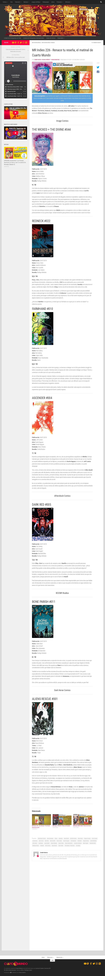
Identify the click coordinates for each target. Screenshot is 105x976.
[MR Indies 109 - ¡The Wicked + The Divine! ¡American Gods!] (41, 819)
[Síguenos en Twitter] (21, 43)
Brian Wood (80, 838)
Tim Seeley (78, 845)
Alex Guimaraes (50, 838)
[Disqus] (66, 885)
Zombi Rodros (37, 59)
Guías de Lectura (50, 38)
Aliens (56, 838)
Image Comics (86, 840)
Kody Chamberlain (68, 843)
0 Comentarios (96, 42)
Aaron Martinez (55, 59)
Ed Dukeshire (73, 840)
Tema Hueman (22, 972)
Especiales (60, 38)
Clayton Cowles (87, 838)
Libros (52, 2)
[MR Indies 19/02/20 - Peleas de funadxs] (62, 819)
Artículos (67, 2)
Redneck (42, 845)
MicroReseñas (36, 42)
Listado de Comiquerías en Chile (12, 38)
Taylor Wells (60, 845)
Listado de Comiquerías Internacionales (33, 38)
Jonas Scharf (46, 843)
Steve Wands (54, 845)
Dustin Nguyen (66, 840)
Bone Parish (66, 838)
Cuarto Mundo (19, 968)
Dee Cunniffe (52, 840)
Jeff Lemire (35, 843)
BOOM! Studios (73, 838)
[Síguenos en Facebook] (18, 43)
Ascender (61, 838)
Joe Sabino (41, 843)
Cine (11, 2)
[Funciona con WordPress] (10, 972)
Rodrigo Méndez (46, 59)
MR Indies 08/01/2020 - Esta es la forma (82, 825)
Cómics (5, 2)
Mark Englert (85, 843)
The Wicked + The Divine (69, 845)
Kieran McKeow (54, 843)
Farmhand (80, 840)
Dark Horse (41, 840)
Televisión (17, 2)
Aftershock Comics (42, 838)
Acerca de (59, 957)
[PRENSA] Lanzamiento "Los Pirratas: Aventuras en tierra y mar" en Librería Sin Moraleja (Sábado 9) (15, 162)
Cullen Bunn (35, 840)
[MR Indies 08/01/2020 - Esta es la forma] (82, 819)
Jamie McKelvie (93, 840)
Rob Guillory (47, 845)
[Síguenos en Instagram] (23, 43)
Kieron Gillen (61, 843)
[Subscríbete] (26, 43)
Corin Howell (94, 838)
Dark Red (47, 840)
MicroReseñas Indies (48, 42)
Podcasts (59, 2)
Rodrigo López (28, 970)
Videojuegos (45, 2)
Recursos (49, 957)
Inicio (43, 957)
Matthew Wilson (36, 845)
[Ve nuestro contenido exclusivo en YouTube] (13, 43)
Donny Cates (59, 840)
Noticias (26, 2)
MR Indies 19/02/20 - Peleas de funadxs (61, 825)
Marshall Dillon (93, 843)
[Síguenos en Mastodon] (16, 43)
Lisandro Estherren (78, 843)
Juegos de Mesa (35, 2)
